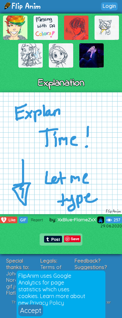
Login (109, 6)
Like (9, 219)
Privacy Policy (47, 302)
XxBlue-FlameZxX (77, 220)
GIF (23, 220)
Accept (30, 310)
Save (75, 238)
